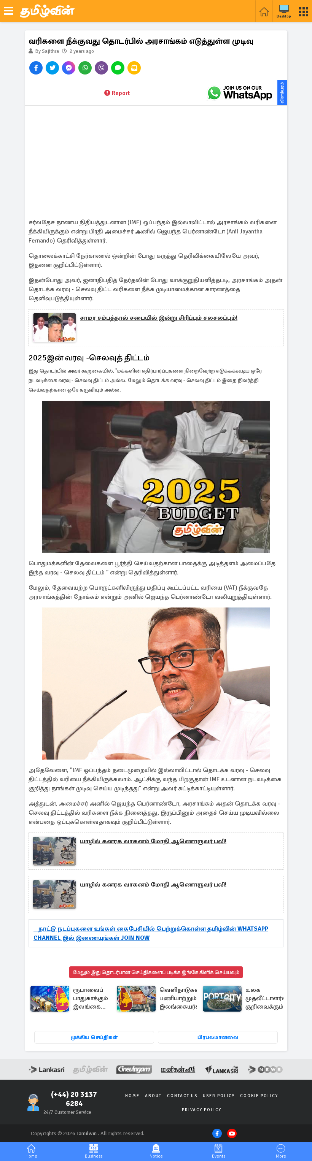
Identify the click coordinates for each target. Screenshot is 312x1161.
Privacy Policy (201, 1109)
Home (132, 1095)
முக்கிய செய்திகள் (94, 1037)
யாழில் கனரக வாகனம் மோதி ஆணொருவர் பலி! (153, 841)
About (153, 1095)
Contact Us (182, 1095)
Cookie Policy (259, 1095)
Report (121, 93)
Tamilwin (86, 1133)
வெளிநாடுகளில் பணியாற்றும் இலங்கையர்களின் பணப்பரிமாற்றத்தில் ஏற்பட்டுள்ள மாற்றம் (188, 999)
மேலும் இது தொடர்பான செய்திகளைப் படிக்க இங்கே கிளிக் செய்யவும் (156, 972)
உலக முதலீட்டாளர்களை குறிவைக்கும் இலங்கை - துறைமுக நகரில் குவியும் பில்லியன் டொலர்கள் (271, 999)
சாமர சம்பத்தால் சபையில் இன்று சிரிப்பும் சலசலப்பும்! (158, 318)
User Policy (219, 1095)
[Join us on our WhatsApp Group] (239, 92)
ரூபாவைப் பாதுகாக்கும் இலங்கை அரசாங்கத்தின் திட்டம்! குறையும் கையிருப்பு (94, 999)
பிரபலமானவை (217, 1037)
